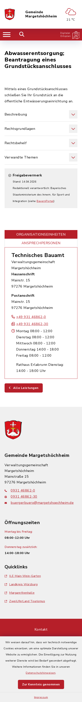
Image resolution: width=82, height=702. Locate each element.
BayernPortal (45, 201)
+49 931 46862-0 (31, 317)
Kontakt (41, 629)
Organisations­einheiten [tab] (41, 234)
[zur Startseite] (10, 14)
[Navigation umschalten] (6, 34)
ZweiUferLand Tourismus (27, 601)
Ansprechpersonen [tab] (41, 243)
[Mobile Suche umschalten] (21, 34)
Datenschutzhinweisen (40, 673)
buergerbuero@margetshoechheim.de (42, 502)
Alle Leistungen (25, 388)
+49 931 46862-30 (32, 324)
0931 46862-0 (23, 490)
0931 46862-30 (24, 496)
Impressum (41, 697)
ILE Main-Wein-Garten (25, 576)
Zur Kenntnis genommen (41, 684)
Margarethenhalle (22, 593)
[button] (41, 114)
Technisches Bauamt (37, 255)
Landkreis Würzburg (23, 584)
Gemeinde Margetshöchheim (41, 14)
